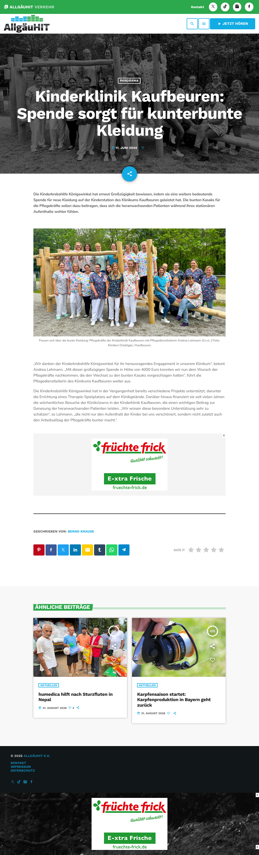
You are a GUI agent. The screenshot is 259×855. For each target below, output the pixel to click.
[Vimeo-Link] (27, 24)
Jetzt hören (232, 23)
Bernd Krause (81, 532)
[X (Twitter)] (213, 7)
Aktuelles (48, 685)
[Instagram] (237, 7)
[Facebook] (249, 7)
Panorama (129, 81)
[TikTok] (225, 7)
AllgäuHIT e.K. (37, 756)
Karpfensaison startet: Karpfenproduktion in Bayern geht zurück (173, 700)
